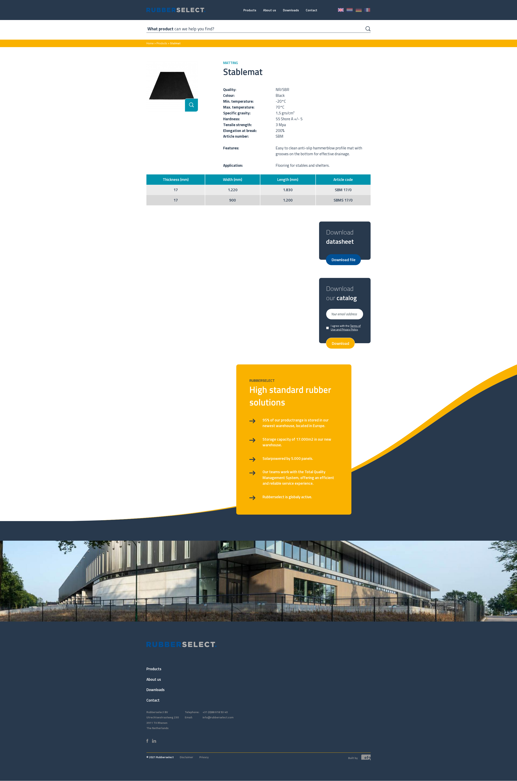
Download (340, 343)
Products (249, 10)
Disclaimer (186, 757)
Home (150, 43)
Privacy (204, 757)
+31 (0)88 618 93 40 (215, 712)
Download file (343, 259)
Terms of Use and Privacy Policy (346, 327)
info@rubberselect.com (218, 717)
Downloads (291, 10)
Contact (311, 10)
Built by (353, 758)
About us (269, 10)
